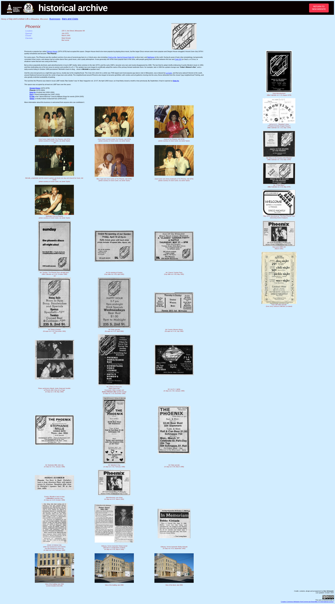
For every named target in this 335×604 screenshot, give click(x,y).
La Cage (169, 73)
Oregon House (52, 51)
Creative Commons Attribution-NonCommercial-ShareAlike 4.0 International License (307, 601)
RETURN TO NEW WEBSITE (319, 7)
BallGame (151, 57)
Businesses (54, 19)
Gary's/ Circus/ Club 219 (125, 57)
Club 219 (178, 59)
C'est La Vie (112, 57)
